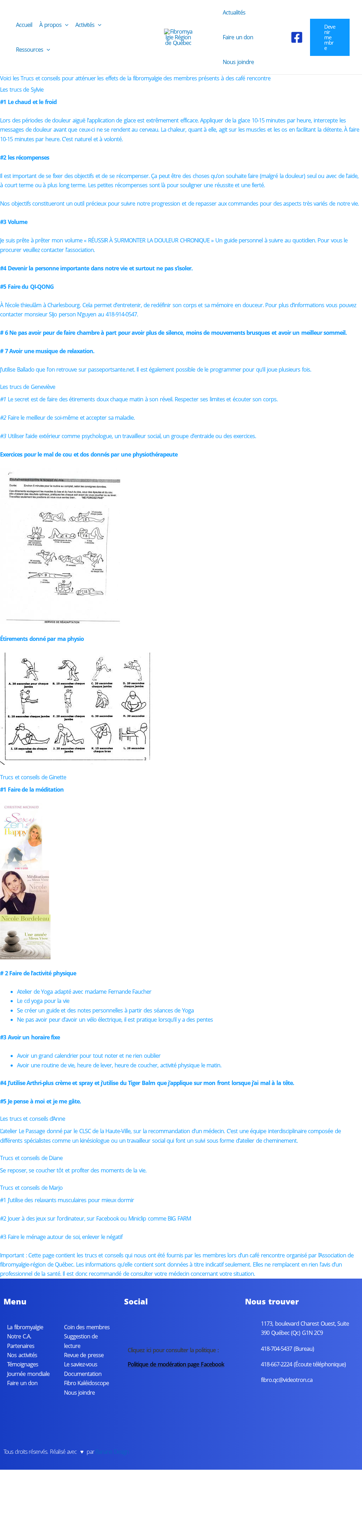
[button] (65, 24)
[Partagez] (56, 1497)
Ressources (29, 49)
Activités (84, 25)
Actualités (234, 12)
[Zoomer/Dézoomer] (10, 1497)
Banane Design (112, 1452)
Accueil (24, 25)
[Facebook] (297, 37)
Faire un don (238, 37)
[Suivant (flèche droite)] (33, 1509)
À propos (50, 25)
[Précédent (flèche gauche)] (10, 1509)
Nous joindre (238, 62)
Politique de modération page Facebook (176, 1364)
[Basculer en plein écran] (33, 1497)
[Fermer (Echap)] (79, 1497)
